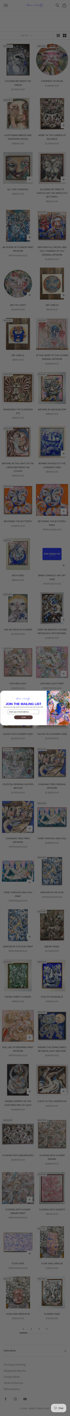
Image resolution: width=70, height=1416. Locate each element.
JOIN (23, 717)
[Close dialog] (68, 692)
